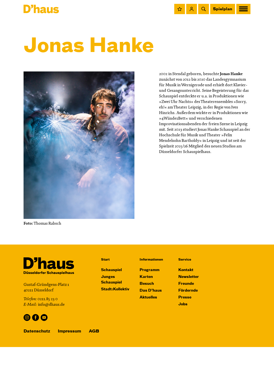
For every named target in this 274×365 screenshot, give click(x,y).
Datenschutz (37, 331)
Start (105, 259)
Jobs (183, 304)
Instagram (27, 317)
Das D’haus (151, 290)
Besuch (147, 284)
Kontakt (185, 270)
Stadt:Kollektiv (115, 289)
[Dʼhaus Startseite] (41, 9)
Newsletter (188, 277)
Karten (146, 277)
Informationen (151, 259)
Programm (149, 270)
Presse (184, 297)
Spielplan (222, 9)
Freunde (186, 284)
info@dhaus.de (51, 305)
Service (184, 259)
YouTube (44, 317)
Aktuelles (148, 297)
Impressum (69, 331)
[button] (179, 9)
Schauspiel (111, 270)
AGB (94, 331)
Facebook (35, 317)
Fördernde (188, 290)
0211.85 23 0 (47, 299)
